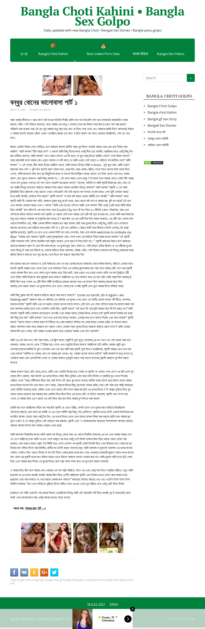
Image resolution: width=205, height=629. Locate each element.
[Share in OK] (34, 572)
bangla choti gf (53, 580)
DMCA (114, 604)
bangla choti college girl (30, 580)
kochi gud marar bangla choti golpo (106, 580)
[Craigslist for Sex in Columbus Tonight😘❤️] (111, 538)
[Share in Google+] (44, 572)
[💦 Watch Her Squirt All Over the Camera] (59, 538)
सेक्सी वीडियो (140, 54)
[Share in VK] (24, 572)
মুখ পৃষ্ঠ (24, 54)
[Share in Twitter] (54, 572)
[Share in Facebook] (14, 572)
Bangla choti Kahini (162, 112)
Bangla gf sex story (162, 119)
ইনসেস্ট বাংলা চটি (156, 132)
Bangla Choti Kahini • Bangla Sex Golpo (102, 16)
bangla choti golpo (73, 580)
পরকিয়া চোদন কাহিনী (158, 145)
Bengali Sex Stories (40, 109)
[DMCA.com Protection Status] (154, 162)
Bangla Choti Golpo (162, 106)
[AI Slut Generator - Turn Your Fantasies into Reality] (33, 538)
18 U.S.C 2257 (96, 604)
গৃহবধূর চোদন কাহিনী (158, 138)
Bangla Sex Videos (170, 54)
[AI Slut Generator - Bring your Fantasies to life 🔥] (85, 538)
